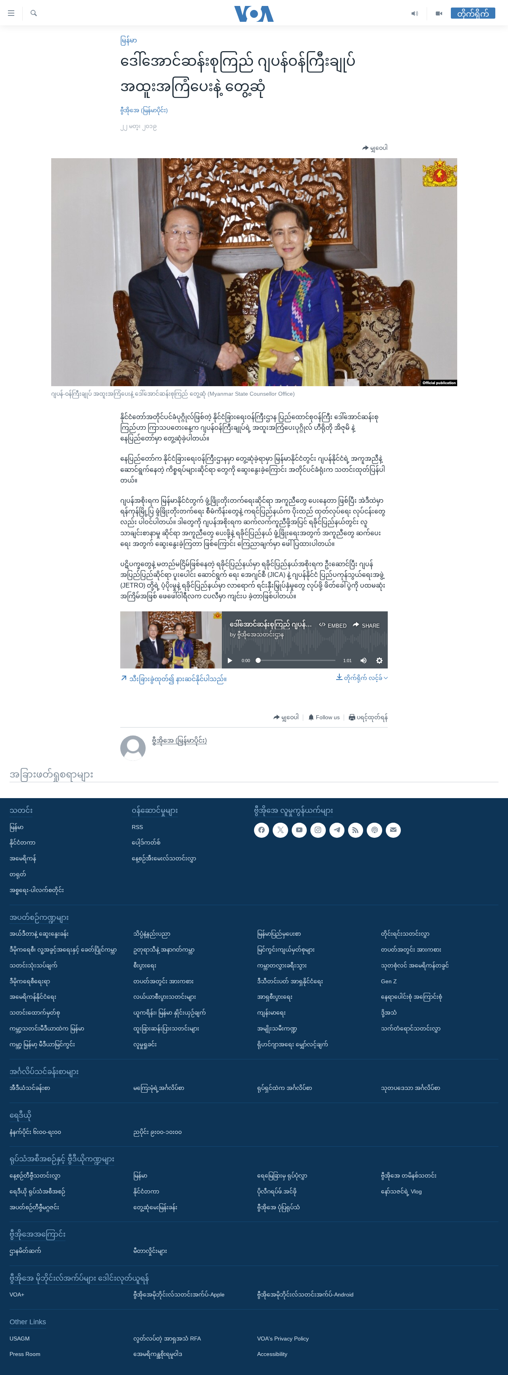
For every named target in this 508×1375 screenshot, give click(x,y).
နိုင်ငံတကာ (22, 842)
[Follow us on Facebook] (261, 829)
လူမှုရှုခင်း (145, 1044)
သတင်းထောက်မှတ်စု (35, 1012)
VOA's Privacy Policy (283, 1338)
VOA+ (17, 1294)
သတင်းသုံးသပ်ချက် (34, 965)
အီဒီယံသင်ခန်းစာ (30, 1088)
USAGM (20, 1338)
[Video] (439, 13)
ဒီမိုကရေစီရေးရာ (30, 981)
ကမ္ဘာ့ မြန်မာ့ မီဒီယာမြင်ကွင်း (42, 1044)
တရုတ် (18, 874)
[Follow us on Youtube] (299, 829)
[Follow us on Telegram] (336, 829)
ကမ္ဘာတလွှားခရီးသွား (282, 965)
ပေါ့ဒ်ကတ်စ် (146, 842)
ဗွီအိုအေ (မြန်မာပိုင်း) (144, 110)
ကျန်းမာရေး (271, 1012)
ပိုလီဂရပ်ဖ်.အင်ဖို (276, 1191)
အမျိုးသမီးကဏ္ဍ (277, 1028)
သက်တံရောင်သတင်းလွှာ (411, 1028)
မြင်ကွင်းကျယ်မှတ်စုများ (286, 949)
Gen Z (389, 981)
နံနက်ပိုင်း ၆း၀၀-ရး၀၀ (35, 1131)
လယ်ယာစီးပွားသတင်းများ (164, 997)
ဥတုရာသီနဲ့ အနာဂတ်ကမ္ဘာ (163, 949)
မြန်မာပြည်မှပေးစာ (279, 934)
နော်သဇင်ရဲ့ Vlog (401, 1191)
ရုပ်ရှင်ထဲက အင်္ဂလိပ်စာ (284, 1088)
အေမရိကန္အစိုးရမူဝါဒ (157, 1354)
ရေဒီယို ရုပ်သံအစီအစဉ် (37, 1191)
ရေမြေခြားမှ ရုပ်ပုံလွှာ (282, 1175)
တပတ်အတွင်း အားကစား (163, 981)
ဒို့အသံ (389, 1012)
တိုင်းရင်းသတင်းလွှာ (405, 934)
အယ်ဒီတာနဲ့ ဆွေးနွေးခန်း (39, 934)
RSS (137, 826)
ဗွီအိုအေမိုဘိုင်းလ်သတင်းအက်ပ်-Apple (179, 1294)
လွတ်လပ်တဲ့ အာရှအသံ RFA (167, 1338)
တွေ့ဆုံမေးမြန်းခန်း (155, 1207)
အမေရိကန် (23, 858)
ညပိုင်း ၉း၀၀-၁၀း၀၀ (157, 1131)
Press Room (25, 1354)
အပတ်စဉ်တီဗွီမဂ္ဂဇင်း (34, 1207)
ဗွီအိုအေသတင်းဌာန (260, 634)
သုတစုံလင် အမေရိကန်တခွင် (415, 965)
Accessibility (272, 1354)
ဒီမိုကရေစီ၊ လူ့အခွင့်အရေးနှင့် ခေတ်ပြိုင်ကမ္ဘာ (63, 949)
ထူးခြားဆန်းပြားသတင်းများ (166, 1028)
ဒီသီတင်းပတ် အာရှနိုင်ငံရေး (290, 981)
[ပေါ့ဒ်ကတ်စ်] (374, 829)
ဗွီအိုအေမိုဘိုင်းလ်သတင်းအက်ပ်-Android (305, 1294)
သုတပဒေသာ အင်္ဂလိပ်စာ (410, 1088)
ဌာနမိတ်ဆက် (25, 1251)
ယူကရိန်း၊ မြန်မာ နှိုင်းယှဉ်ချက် (169, 1012)
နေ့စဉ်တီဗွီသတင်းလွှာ (35, 1175)
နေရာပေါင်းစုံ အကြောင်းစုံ (411, 997)
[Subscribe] (393, 829)
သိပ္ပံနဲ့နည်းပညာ (151, 934)
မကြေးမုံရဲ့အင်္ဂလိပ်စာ (158, 1088)
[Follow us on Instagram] (317, 829)
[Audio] (415, 13)
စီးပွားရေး (144, 965)
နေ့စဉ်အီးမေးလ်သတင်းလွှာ (164, 858)
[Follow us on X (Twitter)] (280, 829)
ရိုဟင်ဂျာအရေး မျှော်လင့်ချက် (292, 1044)
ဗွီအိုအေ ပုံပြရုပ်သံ (278, 1207)
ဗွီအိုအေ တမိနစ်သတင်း (409, 1175)
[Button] (375, 148)
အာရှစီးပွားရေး (274, 997)
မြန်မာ (128, 40)
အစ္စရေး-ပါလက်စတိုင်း (37, 890)
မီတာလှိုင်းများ (150, 1251)
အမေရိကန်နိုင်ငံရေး (33, 997)
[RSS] (355, 829)
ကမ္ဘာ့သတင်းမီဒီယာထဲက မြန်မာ (47, 1028)
